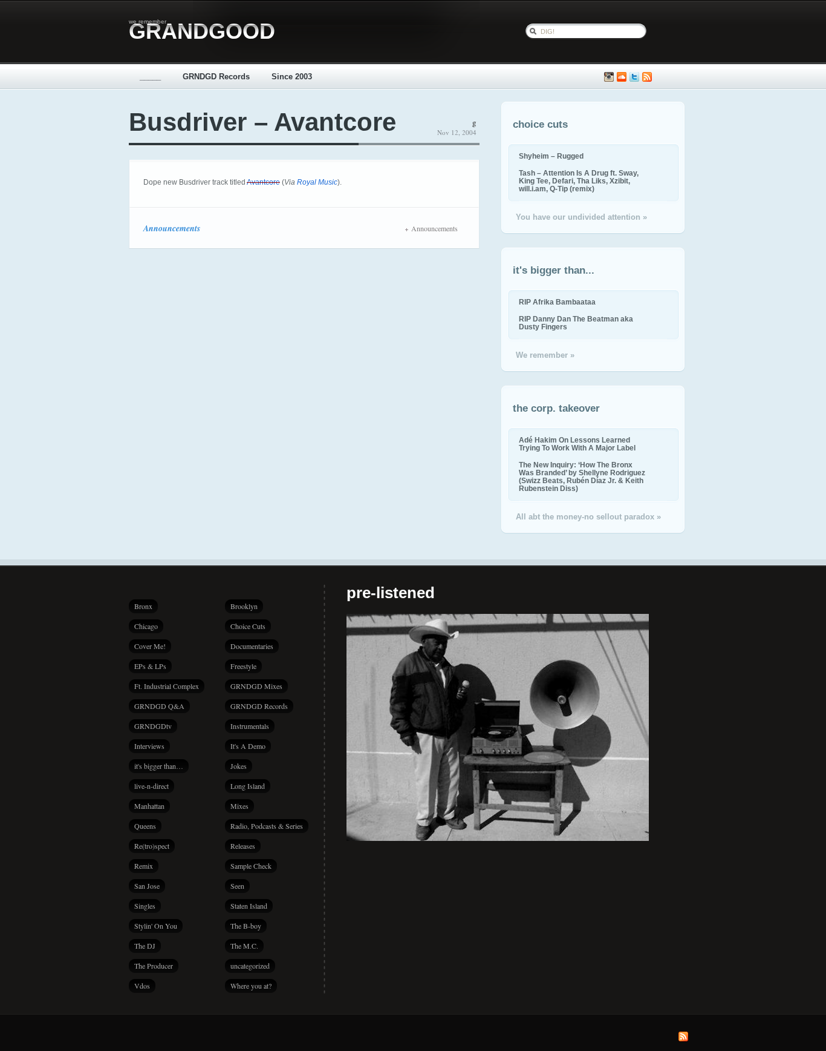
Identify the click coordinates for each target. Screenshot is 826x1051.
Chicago (146, 626)
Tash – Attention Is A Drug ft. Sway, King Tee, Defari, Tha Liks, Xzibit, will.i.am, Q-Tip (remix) (579, 181)
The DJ (144, 946)
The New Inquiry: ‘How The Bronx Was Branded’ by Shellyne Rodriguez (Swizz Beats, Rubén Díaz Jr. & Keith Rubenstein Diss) (582, 476)
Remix (143, 866)
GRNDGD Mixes (256, 686)
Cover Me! (150, 646)
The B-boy (245, 926)
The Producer (153, 965)
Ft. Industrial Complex (166, 686)
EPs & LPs (150, 666)
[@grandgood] (634, 77)
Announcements (171, 228)
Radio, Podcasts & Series (266, 826)
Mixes (239, 806)
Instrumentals (249, 726)
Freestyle (243, 666)
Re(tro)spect (151, 846)
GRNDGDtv (153, 726)
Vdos (142, 985)
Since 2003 (292, 76)
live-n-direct (151, 786)
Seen (237, 886)
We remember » (545, 355)
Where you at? (251, 985)
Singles (144, 906)
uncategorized (250, 965)
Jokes (238, 766)
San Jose (147, 886)
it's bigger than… (158, 766)
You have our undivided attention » (581, 217)
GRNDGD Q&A (159, 706)
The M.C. (244, 946)
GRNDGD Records (216, 76)
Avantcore (263, 182)
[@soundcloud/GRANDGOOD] (621, 77)
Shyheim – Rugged (551, 156)
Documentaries (251, 646)
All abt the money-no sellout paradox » (588, 516)
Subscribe (647, 77)
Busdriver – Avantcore (262, 122)
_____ (150, 76)
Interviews (149, 746)
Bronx (143, 606)
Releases (242, 846)
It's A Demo (247, 746)
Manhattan (149, 806)
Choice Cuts (247, 626)
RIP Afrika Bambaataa (557, 302)
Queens (145, 826)
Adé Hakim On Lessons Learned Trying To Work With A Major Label (577, 444)
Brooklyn (244, 606)
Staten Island (248, 906)
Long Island (247, 786)
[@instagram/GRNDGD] (609, 77)
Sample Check (251, 866)
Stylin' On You (155, 926)
